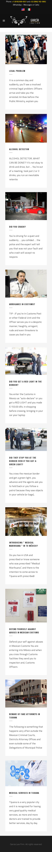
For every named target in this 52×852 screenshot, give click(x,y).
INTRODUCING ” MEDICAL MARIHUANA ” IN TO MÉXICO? (23, 544)
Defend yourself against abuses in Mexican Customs (24, 630)
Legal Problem (17, 70)
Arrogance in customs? (22, 304)
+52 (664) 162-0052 (38, 1)
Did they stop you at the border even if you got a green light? (22, 461)
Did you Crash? (17, 226)
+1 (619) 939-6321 (19, 1)
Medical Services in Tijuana (24, 792)
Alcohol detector (19, 149)
